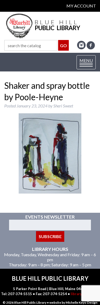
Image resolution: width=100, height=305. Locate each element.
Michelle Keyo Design (81, 302)
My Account (81, 5)
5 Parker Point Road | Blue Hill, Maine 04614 (50, 289)
